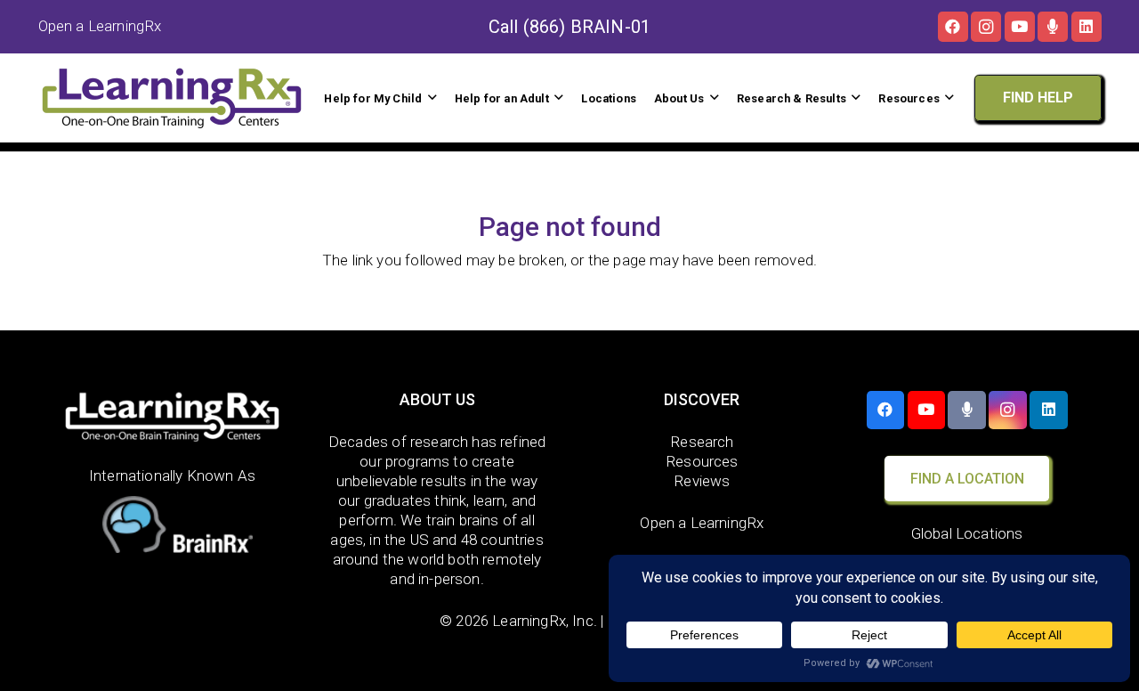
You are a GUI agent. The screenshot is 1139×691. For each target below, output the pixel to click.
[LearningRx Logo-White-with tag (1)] (172, 417)
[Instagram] (986, 27)
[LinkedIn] (1086, 27)
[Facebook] (953, 27)
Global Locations (967, 533)
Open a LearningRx (701, 523)
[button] (432, 97)
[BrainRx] (172, 528)
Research (701, 442)
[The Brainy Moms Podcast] (1053, 27)
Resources (702, 461)
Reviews (702, 481)
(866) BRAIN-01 (586, 26)
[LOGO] (171, 97)
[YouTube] (1020, 27)
